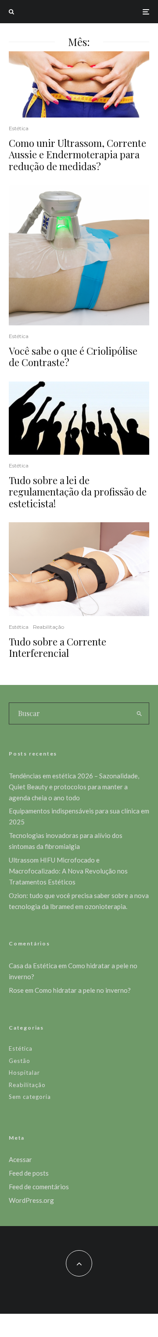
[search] (139, 713)
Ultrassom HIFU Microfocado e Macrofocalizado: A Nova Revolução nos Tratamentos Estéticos (68, 871)
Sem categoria (30, 1096)
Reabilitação (48, 627)
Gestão (19, 1060)
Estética (19, 128)
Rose (16, 990)
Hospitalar (24, 1072)
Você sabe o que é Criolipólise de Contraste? (73, 356)
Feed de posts (29, 1173)
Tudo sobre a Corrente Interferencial (57, 647)
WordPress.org (31, 1200)
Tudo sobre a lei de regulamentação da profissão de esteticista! (78, 491)
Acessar (20, 1159)
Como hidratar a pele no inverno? (83, 990)
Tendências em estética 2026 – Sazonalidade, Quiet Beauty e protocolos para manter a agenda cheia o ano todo (74, 787)
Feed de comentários (39, 1187)
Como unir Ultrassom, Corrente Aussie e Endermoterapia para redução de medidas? (77, 154)
